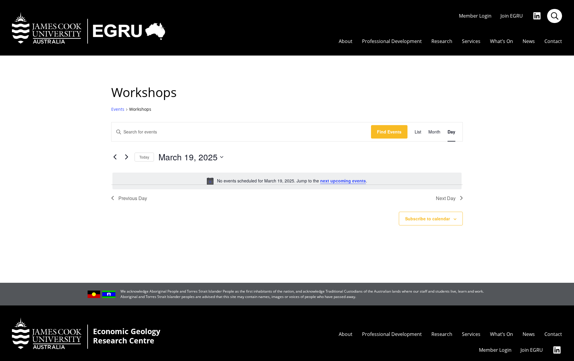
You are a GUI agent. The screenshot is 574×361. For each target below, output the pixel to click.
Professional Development (392, 41)
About (345, 41)
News (529, 41)
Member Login (475, 16)
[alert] (287, 181)
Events (117, 109)
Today (144, 156)
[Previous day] (114, 157)
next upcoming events (343, 181)
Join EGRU (511, 16)
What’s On (501, 41)
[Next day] (126, 157)
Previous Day (132, 198)
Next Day (446, 198)
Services (471, 41)
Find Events (389, 132)
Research (441, 41)
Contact (553, 41)
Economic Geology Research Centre (126, 336)
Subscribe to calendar (427, 219)
